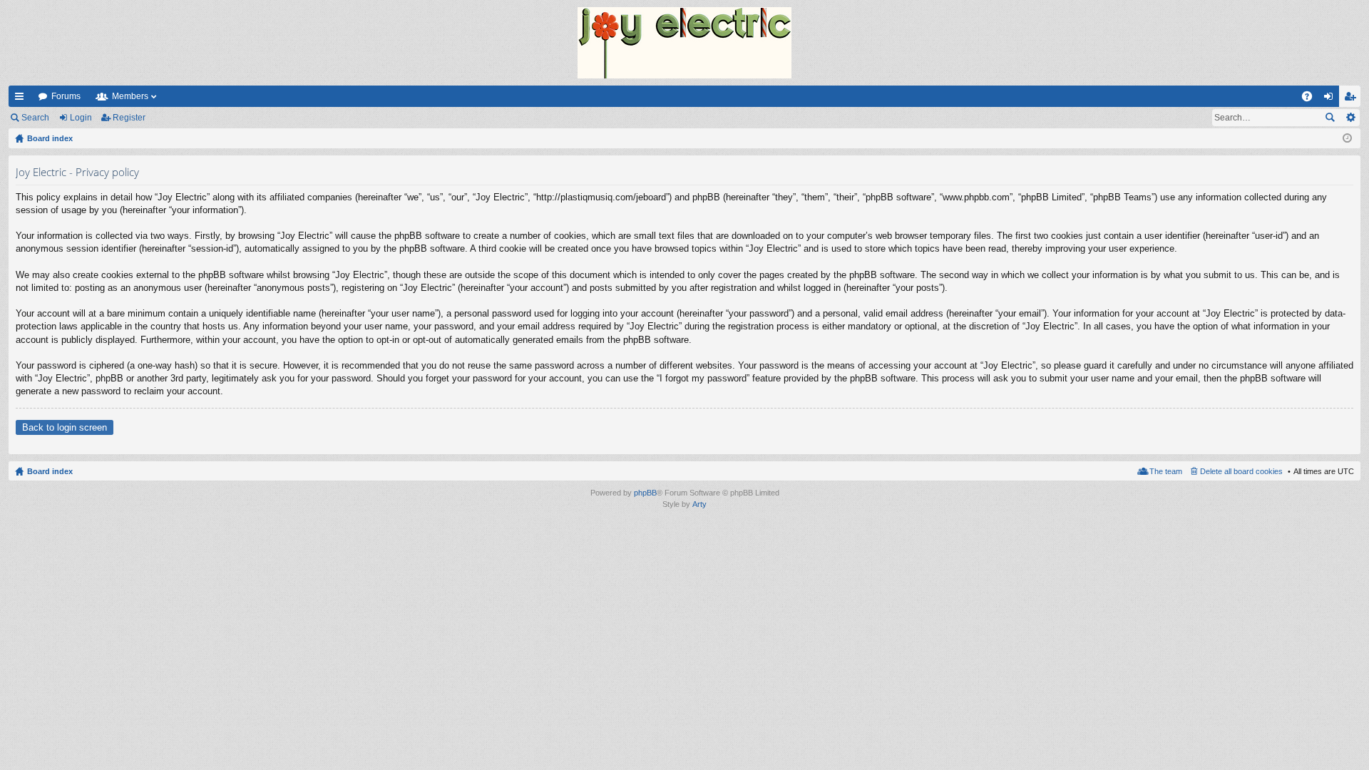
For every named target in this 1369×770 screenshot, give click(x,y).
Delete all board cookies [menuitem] (1241, 471)
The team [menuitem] (1165, 471)
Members (130, 96)
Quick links (22, 99)
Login (81, 118)
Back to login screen (64, 427)
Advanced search (1350, 117)
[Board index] (684, 43)
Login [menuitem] (1331, 99)
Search (35, 118)
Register (129, 118)
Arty (699, 504)
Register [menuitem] (1352, 99)
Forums (66, 96)
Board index (50, 471)
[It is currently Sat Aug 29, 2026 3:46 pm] (1347, 138)
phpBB (645, 492)
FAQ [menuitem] (1312, 99)
